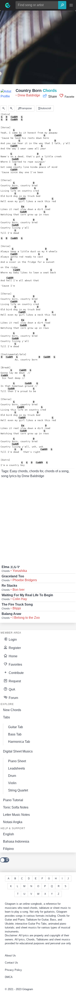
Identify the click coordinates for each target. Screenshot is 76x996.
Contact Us (11, 962)
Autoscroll (45, 108)
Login (12, 639)
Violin (12, 783)
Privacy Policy (13, 969)
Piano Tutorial (13, 800)
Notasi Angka (12, 822)
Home (12, 656)
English (8, 834)
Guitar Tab (15, 727)
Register (14, 648)
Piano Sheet (17, 761)
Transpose (25, 108)
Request (14, 681)
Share (52, 96)
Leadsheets (16, 768)
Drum (12, 775)
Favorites (15, 664)
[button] (71, 5)
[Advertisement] (38, 49)
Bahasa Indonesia (16, 841)
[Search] (62, 5)
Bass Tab (14, 734)
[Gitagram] (7, 5)
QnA (11, 689)
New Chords (12, 710)
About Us (10, 955)
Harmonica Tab (19, 741)
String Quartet (18, 790)
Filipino (8, 848)
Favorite (69, 96)
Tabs (6, 717)
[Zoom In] (11, 108)
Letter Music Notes (16, 814)
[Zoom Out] (4, 108)
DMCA (9, 977)
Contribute (16, 673)
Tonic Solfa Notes (15, 807)
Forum (13, 698)
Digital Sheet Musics (18, 751)
